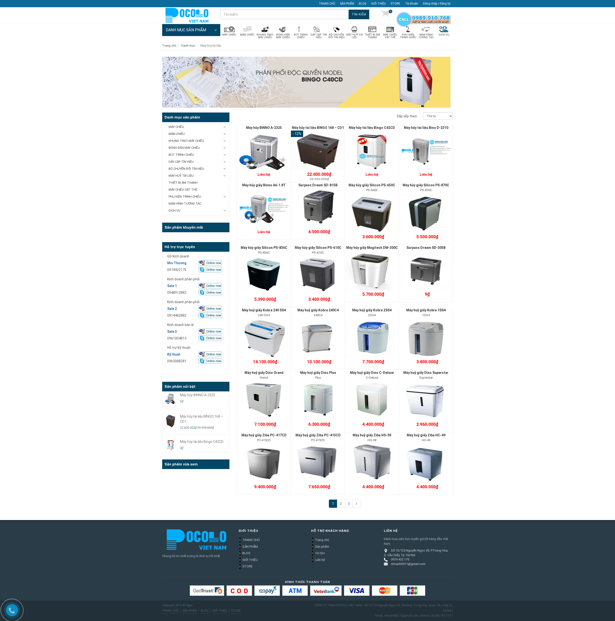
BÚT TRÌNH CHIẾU (181, 155)
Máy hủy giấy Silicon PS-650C (372, 185)
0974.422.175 (400, 559)
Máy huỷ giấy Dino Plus (318, 373)
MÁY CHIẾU (176, 127)
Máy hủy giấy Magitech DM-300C (372, 248)
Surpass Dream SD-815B (318, 185)
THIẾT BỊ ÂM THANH (183, 182)
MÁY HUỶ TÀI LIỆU (181, 175)
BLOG (362, 3)
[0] (385, 14)
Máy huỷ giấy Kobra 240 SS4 (264, 310)
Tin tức (320, 553)
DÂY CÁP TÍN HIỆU (181, 161)
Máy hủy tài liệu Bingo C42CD (372, 128)
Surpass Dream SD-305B (426, 248)
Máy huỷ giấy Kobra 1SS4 (426, 310)
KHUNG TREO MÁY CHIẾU (186, 141)
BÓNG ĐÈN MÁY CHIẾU (184, 148)
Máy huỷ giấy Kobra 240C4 (318, 310)
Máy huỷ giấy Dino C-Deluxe (372, 373)
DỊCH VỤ (174, 210)
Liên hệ (320, 560)
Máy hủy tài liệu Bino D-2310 (426, 128)
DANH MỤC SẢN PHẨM (186, 30)
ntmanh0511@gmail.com (408, 564)
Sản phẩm (322, 546)
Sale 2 (172, 309)
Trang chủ (169, 45)
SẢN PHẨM (347, 3)
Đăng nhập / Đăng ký (436, 3)
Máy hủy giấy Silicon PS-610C (318, 248)
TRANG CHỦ (327, 3)
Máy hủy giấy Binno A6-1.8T (264, 185)
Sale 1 (172, 286)
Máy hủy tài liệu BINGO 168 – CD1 (318, 128)
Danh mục (188, 45)
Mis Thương (176, 263)
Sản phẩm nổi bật (180, 386)
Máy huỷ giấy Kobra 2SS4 (372, 310)
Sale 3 (172, 331)
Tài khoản (411, 3)
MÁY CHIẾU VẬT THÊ (183, 189)
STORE (395, 3)
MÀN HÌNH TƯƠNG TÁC (185, 203)
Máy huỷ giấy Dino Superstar (426, 373)
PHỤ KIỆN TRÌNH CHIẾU (185, 196)
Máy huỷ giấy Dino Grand (264, 373)
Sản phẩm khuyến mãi (184, 227)
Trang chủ (322, 540)
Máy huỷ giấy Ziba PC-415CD (318, 435)
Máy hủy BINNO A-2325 (264, 128)
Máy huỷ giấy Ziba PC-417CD (264, 435)
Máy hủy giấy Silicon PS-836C (264, 248)
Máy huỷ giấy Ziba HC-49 (426, 435)
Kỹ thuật (173, 354)
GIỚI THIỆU (378, 3)
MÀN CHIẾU (177, 134)
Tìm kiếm (359, 14)
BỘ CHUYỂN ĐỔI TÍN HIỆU (186, 168)
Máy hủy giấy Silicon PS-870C (426, 185)
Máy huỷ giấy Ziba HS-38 (372, 435)
